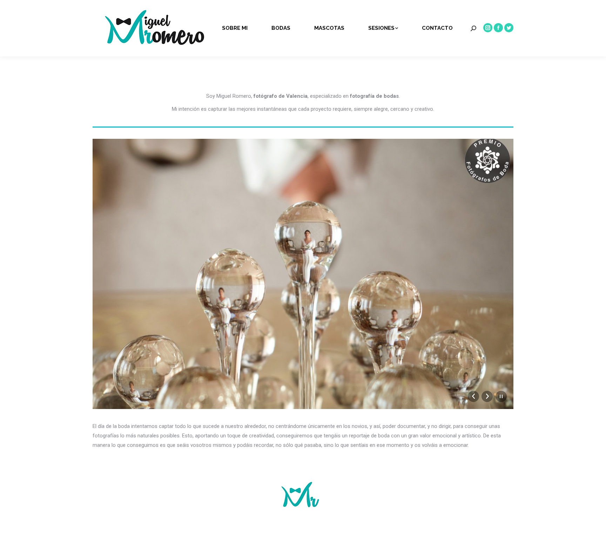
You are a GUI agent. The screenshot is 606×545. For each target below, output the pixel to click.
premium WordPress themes (325, 529)
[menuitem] (240, 28)
